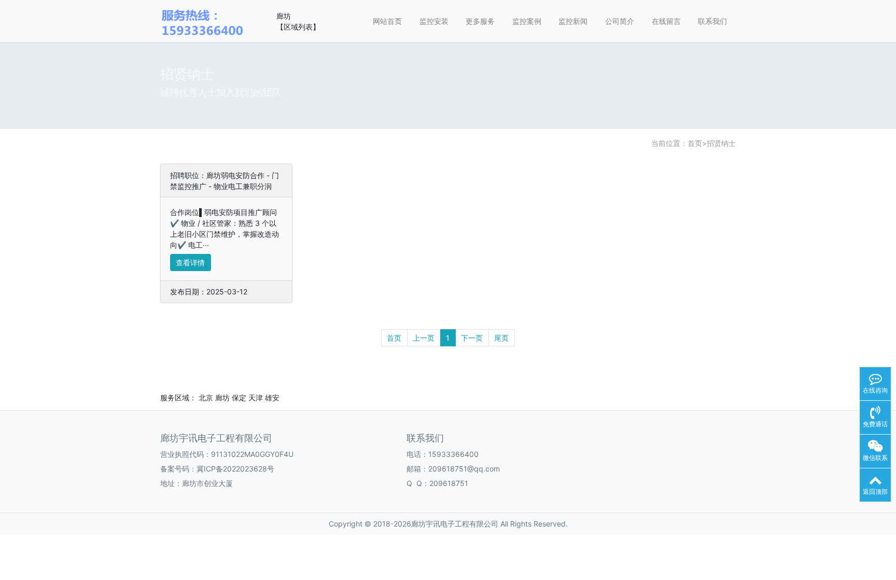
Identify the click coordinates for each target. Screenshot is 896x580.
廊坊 (222, 397)
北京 (206, 397)
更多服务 (480, 21)
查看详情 (190, 262)
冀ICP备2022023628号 (235, 468)
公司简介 (619, 21)
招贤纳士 (721, 143)
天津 (255, 397)
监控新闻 (572, 21)
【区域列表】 (298, 26)
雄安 (272, 397)
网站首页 (387, 21)
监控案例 (526, 21)
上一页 (424, 337)
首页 (695, 143)
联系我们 (712, 21)
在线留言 (666, 21)
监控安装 (434, 21)
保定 (239, 397)
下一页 (472, 337)
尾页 (501, 337)
